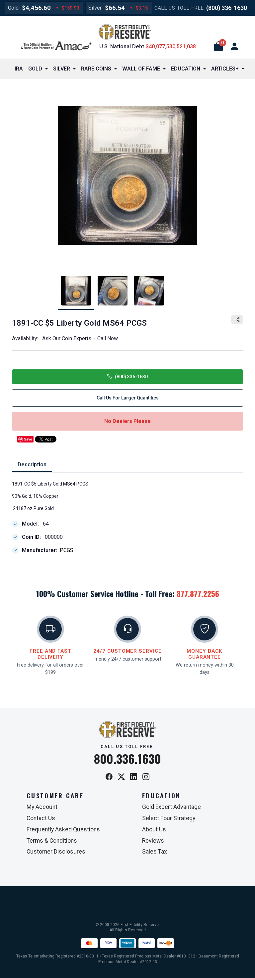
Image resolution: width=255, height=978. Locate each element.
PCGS (66, 550)
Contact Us (41, 818)
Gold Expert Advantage (171, 807)
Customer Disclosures (56, 851)
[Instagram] (145, 777)
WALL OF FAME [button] (141, 69)
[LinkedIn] (133, 777)
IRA (19, 69)
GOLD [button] (35, 69)
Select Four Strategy (168, 818)
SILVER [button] (61, 69)
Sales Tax (154, 851)
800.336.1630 (127, 758)
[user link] (234, 46)
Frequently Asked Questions (63, 829)
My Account (42, 807)
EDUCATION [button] (185, 69)
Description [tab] (32, 464)
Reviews (153, 840)
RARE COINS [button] (96, 69)
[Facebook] (109, 777)
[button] (218, 46)
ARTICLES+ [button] (225, 69)
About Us (154, 829)
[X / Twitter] (121, 777)
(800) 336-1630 (226, 7)
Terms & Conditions (52, 840)
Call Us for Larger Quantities (128, 397)
